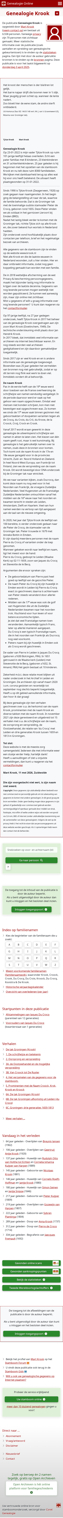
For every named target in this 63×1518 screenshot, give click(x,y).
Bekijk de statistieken (29, 1279)
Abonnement (13, 1436)
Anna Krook (45, 1221)
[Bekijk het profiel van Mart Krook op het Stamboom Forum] (54, 32)
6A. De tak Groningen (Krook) (23, 1094)
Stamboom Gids (14, 1371)
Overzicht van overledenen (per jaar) (27, 991)
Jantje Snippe (16, 1191)
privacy (37, 34)
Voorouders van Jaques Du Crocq (25, 1023)
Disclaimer (12, 1445)
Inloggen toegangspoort (29, 909)
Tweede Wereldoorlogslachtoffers (29, 1288)
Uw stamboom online (29, 1399)
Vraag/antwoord (15, 1440)
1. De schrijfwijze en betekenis (23, 1054)
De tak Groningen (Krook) (21, 1049)
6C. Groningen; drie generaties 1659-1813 (30, 1107)
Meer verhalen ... (15, 1118)
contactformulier (17, 308)
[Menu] (59, 3)
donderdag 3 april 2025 (15, 67)
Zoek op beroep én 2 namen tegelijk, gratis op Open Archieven (31, 1476)
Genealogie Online (20, 3)
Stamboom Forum (15, 1363)
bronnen (39, 59)
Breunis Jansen (51, 1141)
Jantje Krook (26, 1182)
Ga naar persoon (29, 860)
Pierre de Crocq (48, 1226)
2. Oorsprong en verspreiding (23, 1059)
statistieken (49, 52)
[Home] (58, 1505)
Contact (10, 1458)
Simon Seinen (50, 1187)
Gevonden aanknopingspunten (28, 1271)
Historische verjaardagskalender (25, 987)
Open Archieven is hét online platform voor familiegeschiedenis (31, 1486)
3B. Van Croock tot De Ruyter (22, 1072)
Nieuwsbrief (13, 1454)
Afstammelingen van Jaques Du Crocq (27, 1014)
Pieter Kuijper (51, 1196)
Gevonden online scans (28, 1263)
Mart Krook (27, 26)
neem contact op (13, 30)
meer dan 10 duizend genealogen (26, 1406)
